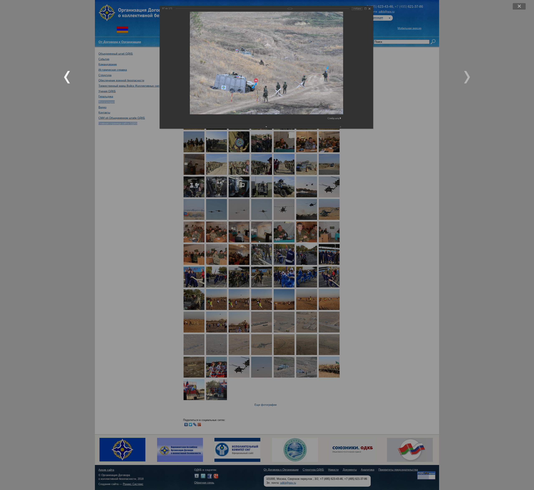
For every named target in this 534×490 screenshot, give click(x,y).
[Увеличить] (365, 9)
